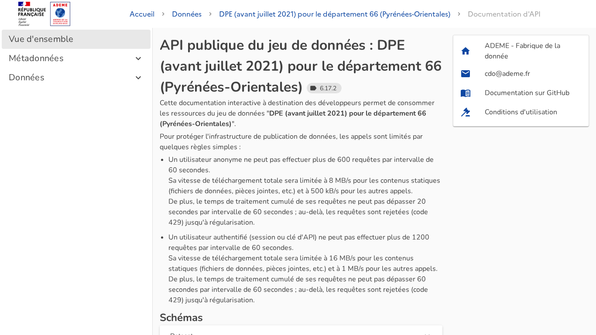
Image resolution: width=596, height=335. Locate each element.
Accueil (142, 14)
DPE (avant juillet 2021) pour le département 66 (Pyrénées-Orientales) (334, 14)
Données (187, 14)
